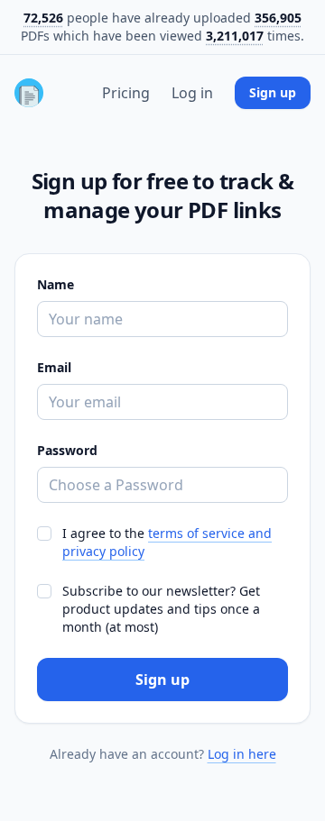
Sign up (272, 92)
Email (54, 367)
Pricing (126, 93)
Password (67, 450)
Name (55, 284)
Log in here (242, 753)
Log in (192, 93)
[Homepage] (28, 92)
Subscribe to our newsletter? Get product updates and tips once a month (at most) (161, 608)
